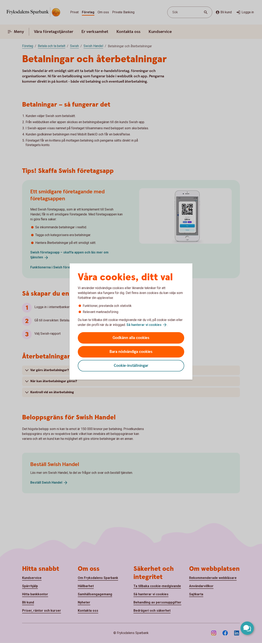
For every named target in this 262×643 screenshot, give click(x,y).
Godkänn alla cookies (131, 337)
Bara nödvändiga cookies (131, 351)
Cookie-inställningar (131, 365)
